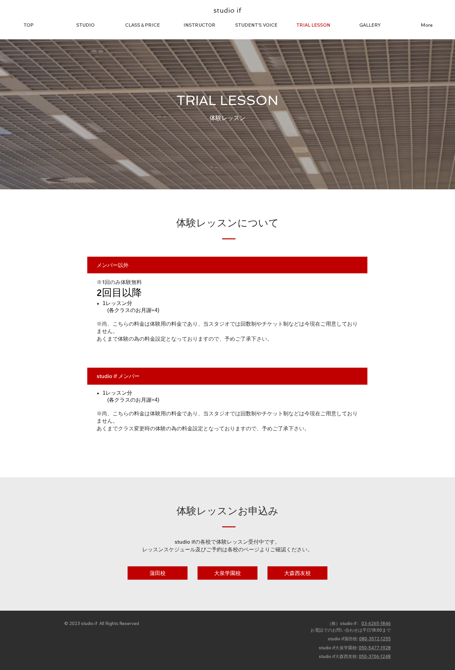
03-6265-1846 (376, 623)
